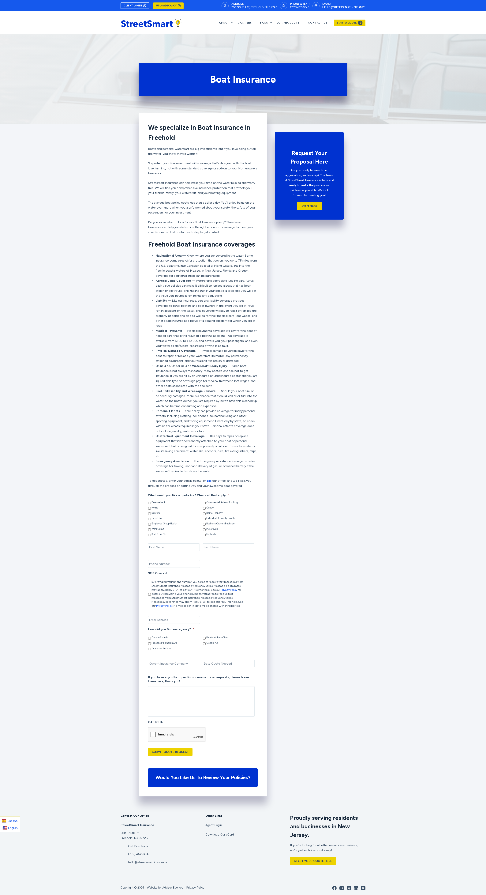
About (224, 22)
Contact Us (317, 22)
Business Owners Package (220, 523)
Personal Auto (158, 502)
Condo (210, 507)
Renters (155, 513)
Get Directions (138, 846)
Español (12, 821)
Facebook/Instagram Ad (164, 642)
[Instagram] (341, 888)
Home (154, 507)
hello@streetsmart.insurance (343, 7)
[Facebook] (334, 888)
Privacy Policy (229, 589)
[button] (309, 206)
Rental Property (214, 513)
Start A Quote (347, 22)
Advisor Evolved (172, 887)
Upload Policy (166, 5)
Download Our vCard (219, 834)
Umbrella (211, 534)
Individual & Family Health (220, 518)
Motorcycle (212, 528)
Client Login (133, 5)
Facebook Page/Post (217, 637)
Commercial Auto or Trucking (222, 502)
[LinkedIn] (356, 888)
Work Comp (157, 528)
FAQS (264, 22)
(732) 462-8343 (299, 7)
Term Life (156, 518)
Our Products (288, 22)
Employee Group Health (164, 523)
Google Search (159, 637)
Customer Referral (161, 648)
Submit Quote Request (170, 752)
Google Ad (212, 642)
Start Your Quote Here (313, 861)
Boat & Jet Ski (158, 534)
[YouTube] (363, 888)
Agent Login (213, 825)
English (13, 828)
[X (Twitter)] (349, 888)
